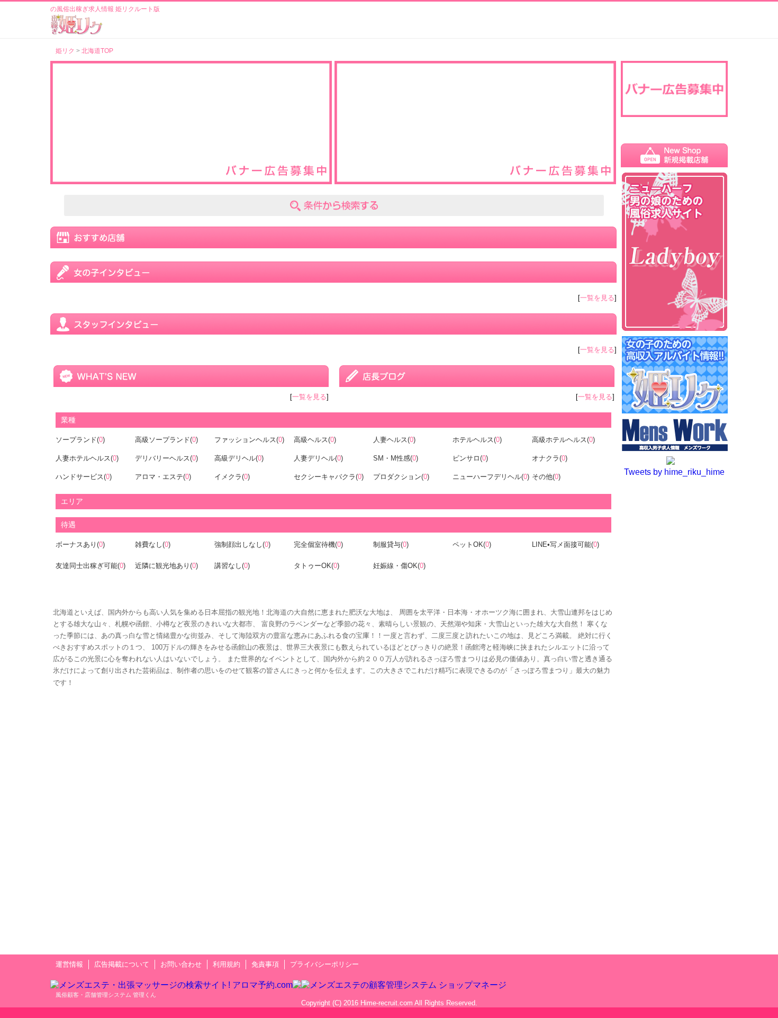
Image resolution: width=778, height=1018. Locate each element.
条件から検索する (334, 205)
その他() (546, 477)
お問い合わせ (181, 964)
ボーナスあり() (80, 544)
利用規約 (226, 964)
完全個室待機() (318, 544)
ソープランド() (80, 440)
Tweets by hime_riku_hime (674, 471)
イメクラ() (232, 477)
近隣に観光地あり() (166, 566)
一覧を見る (597, 298)
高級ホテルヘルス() (563, 440)
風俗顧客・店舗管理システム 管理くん (106, 995)
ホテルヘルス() (477, 440)
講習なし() (232, 566)
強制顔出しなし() (242, 544)
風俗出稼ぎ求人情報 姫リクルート (76, 24)
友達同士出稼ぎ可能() (90, 566)
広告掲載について (121, 964)
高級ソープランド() (166, 440)
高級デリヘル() (239, 458)
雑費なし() (152, 544)
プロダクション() (401, 477)
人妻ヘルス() (394, 440)
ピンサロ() (470, 458)
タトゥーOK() (316, 566)
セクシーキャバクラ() (329, 477)
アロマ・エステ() (163, 477)
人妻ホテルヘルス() (87, 458)
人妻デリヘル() (318, 458)
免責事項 (265, 964)
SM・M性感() (395, 458)
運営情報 (69, 964)
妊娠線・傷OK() (399, 566)
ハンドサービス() (84, 477)
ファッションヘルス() (249, 440)
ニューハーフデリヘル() (491, 477)
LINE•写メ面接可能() (565, 544)
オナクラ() (549, 458)
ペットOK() (472, 544)
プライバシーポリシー (324, 964)
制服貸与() (391, 544)
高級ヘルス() (315, 440)
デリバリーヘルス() (166, 458)
